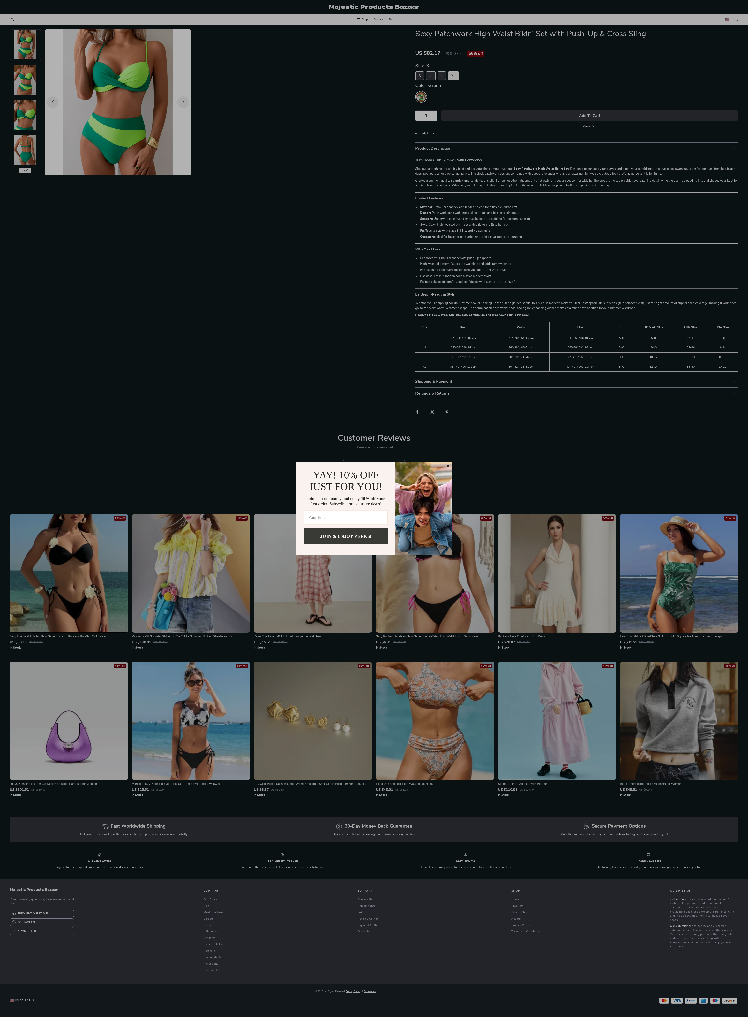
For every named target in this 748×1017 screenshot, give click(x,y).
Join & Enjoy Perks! (345, 536)
